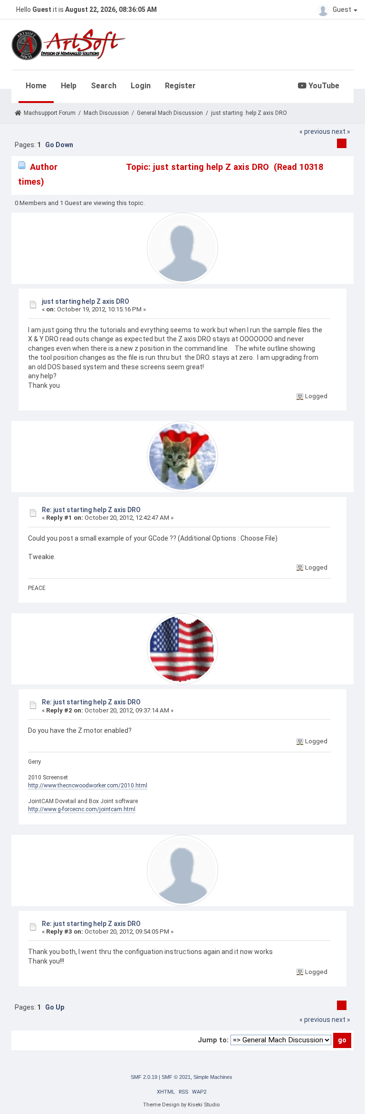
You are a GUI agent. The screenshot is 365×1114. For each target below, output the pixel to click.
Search (103, 85)
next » (341, 131)
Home (36, 85)
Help (69, 85)
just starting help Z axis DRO (85, 301)
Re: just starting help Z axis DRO (91, 510)
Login (141, 85)
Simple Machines (212, 1077)
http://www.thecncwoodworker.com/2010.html (87, 785)
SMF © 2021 (176, 1077)
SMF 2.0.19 (144, 1077)
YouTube (323, 85)
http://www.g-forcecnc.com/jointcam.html (81, 809)
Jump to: (213, 1040)
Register (180, 85)
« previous (314, 131)
